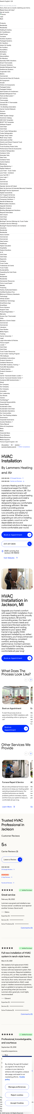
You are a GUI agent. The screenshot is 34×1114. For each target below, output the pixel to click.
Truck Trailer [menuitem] (4, 263)
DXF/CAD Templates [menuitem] (6, 120)
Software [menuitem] (3, 113)
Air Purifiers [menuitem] (4, 47)
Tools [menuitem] (1, 373)
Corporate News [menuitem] (5, 433)
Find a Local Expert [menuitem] (6, 283)
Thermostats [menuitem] (4, 100)
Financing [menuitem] (3, 287)
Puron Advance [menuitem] (5, 307)
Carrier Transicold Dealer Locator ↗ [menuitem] (11, 376)
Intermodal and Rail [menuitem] (6, 140)
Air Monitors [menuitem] (4, 58)
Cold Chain (3, 129)
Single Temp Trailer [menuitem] (6, 135)
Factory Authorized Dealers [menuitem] (8, 290)
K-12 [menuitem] (1, 252)
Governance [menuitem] (4, 417)
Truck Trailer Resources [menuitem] (7, 351)
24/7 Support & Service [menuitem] (7, 195)
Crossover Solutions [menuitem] (6, 65)
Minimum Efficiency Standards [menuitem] (10, 294)
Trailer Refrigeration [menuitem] (6, 133)
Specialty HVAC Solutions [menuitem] (8, 60)
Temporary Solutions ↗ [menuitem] (7, 199)
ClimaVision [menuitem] (4, 105)
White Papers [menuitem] (4, 332)
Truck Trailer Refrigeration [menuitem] (8, 131)
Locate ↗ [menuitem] (3, 345)
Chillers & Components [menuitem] (7, 85)
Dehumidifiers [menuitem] (4, 56)
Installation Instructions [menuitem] (7, 358)
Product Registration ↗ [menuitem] (7, 312)
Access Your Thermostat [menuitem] (8, 316)
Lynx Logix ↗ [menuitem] (4, 177)
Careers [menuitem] (2, 398)
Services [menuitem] (2, 179)
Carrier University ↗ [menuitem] (6, 336)
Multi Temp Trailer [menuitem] (6, 138)
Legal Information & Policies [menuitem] (9, 340)
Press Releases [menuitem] (5, 435)
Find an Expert (5, 442)
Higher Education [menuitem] (5, 246)
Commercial (4, 78)
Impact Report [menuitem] (4, 404)
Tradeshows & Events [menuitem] (7, 265)
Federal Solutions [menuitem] (5, 250)
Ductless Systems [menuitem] (6, 39)
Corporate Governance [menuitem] (7, 420)
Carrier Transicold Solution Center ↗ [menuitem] (11, 378)
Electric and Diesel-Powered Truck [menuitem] (11, 142)
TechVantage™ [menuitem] (4, 400)
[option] (15, 709)
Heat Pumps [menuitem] (4, 34)
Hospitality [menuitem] (3, 248)
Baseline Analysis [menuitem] (5, 208)
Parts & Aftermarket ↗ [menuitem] (7, 96)
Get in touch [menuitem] (4, 215)
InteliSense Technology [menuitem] (7, 301)
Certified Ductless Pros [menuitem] (7, 292)
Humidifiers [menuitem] (3, 50)
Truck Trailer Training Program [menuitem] (10, 354)
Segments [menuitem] (3, 259)
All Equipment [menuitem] (4, 80)
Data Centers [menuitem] (4, 241)
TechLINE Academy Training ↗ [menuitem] (10, 365)
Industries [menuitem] (3, 228)
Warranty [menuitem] (3, 314)
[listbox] (17, 709)
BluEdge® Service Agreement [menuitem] (9, 190)
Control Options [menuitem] (5, 162)
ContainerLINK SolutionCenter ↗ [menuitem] (10, 380)
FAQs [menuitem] (1, 318)
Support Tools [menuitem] (4, 309)
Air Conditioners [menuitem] (5, 32)
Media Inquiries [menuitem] (5, 439)
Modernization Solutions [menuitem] (7, 204)
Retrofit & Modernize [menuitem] (6, 201)
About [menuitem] (2, 382)
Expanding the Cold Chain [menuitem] (8, 272)
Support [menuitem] (2, 274)
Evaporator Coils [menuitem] (5, 71)
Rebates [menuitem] (2, 285)
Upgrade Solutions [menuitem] (6, 206)
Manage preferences (17, 1087)
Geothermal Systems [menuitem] (6, 69)
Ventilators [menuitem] (3, 52)
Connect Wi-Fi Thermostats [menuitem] (8, 102)
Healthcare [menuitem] (3, 243)
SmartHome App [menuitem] (5, 303)
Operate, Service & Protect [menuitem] (8, 186)
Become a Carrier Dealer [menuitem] (7, 320)
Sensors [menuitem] (2, 111)
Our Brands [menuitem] (3, 395)
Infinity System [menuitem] (5, 298)
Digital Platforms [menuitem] (5, 168)
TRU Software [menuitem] (4, 356)
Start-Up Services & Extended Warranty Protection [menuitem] (16, 188)
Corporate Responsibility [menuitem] (8, 402)
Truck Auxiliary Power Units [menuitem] (9, 146)
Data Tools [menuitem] (3, 157)
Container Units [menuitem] (5, 153)
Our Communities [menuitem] (5, 413)
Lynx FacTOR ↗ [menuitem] (5, 175)
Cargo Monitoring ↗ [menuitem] (6, 166)
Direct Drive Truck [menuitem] (6, 144)
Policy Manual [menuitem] (4, 424)
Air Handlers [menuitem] (4, 43)
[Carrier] (17, 15)
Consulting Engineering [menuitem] (7, 197)
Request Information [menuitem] (6, 212)
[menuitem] (3, 25)
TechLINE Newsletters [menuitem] (7, 367)
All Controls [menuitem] (4, 98)
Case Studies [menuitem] (4, 329)
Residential (3, 27)
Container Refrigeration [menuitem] (7, 151)
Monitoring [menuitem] (3, 164)
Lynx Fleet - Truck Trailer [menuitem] (8, 171)
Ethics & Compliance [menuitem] (6, 426)
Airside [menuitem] (2, 83)
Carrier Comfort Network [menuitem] (7, 109)
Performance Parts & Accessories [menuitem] (10, 149)
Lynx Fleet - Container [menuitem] (7, 173)
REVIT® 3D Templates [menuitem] (7, 122)
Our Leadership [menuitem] (5, 393)
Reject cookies (17, 1095)
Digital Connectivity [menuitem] (6, 193)
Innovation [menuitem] (3, 391)
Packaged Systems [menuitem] (6, 41)
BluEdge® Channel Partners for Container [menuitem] (13, 226)
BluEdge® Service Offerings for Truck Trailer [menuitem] (14, 221)
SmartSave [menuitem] (3, 305)
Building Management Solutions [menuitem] (10, 210)
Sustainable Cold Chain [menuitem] (7, 409)
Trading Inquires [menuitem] (5, 369)
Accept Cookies (17, 1103)
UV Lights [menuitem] (3, 54)
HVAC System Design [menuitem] (7, 116)
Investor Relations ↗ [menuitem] (6, 422)
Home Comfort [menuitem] (4, 234)
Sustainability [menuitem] (4, 270)
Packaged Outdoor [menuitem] (6, 89)
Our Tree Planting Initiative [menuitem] (8, 415)
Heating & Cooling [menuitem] (6, 30)
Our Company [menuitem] (4, 389)
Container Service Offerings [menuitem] (8, 223)
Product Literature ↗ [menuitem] (6, 360)
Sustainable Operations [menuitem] (7, 411)
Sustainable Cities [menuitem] (5, 406)
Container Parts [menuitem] (5, 160)
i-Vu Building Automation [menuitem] (8, 107)
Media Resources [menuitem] (5, 437)
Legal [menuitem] (2, 338)
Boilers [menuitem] (2, 74)
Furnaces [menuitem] (3, 36)
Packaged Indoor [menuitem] (5, 87)
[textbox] (17, 630)
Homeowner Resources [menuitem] (7, 281)
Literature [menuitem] (3, 327)
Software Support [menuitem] (5, 124)
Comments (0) (27, 928)
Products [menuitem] (3, 23)
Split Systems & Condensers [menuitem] (9, 91)
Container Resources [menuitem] (6, 362)
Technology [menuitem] (3, 296)
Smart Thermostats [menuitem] (6, 63)
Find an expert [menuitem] (4, 342)
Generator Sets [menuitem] (4, 155)
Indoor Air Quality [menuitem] (5, 45)
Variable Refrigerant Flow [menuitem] (8, 67)
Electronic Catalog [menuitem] (6, 118)
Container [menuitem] (3, 261)
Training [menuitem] (2, 334)
